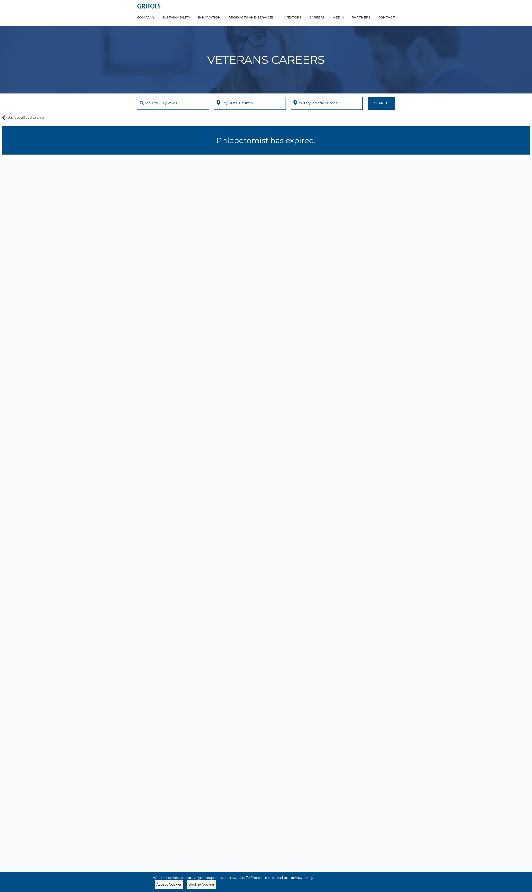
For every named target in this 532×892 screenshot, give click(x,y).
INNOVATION (209, 17)
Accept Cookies (169, 884)
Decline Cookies (201, 884)
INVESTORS (291, 17)
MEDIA (338, 17)
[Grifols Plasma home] (149, 6)
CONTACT (386, 17)
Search (381, 103)
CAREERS (317, 17)
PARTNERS (361, 17)
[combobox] (173, 103)
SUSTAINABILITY (176, 17)
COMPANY (145, 17)
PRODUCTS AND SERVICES (251, 17)
